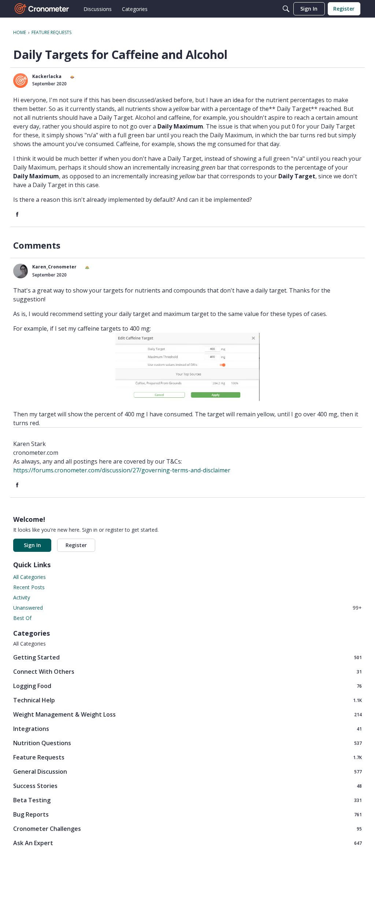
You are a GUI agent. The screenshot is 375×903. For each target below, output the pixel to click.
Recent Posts (29, 587)
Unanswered (187, 607)
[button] (20, 80)
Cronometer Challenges (187, 828)
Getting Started (187, 657)
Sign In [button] (32, 545)
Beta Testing (187, 800)
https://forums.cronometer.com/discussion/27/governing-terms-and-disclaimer (121, 470)
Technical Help (187, 700)
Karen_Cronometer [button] (54, 267)
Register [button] (76, 545)
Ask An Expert (187, 843)
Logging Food (187, 686)
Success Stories (187, 785)
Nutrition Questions (187, 743)
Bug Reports (187, 814)
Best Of (22, 617)
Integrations (187, 728)
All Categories (29, 576)
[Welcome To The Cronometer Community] (42, 9)
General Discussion (187, 771)
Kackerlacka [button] (47, 76)
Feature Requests (187, 757)
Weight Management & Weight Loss (187, 714)
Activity (21, 597)
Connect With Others (187, 671)
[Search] (286, 8)
